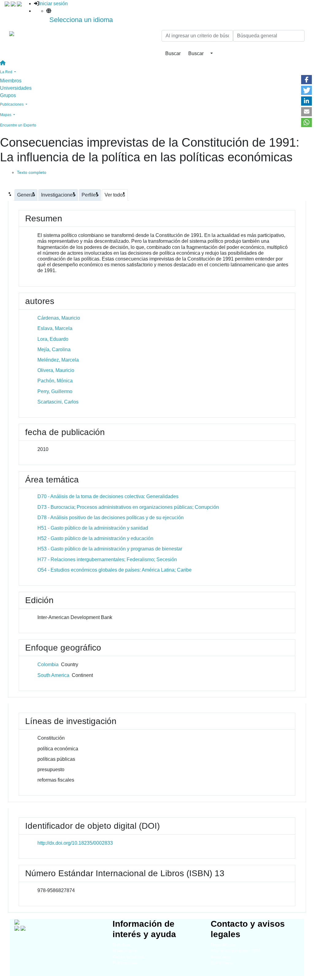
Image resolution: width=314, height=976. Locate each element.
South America (53, 675)
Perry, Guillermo (54, 391)
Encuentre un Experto (18, 125)
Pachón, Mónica (55, 380)
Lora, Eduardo (52, 339)
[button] (306, 79)
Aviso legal (220, 957)
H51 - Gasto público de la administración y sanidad (92, 528)
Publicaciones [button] (12, 104)
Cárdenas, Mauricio (58, 318)
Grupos (8, 95)
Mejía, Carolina (54, 349)
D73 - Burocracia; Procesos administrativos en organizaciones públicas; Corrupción (128, 507)
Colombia (48, 664)
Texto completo (31, 172)
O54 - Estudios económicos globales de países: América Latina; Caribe (114, 569)
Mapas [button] (6, 115)
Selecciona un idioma (81, 20)
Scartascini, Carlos (57, 401)
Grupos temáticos (128, 957)
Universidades (16, 88)
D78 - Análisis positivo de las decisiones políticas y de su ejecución (110, 517)
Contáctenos (222, 963)
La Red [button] (6, 72)
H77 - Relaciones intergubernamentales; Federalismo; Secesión (107, 559)
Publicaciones (125, 963)
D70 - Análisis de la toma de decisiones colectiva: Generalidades (107, 496)
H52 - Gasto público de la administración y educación (95, 538)
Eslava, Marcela (54, 328)
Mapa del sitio (223, 944)
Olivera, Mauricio (55, 370)
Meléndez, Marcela (58, 359)
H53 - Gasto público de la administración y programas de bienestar (109, 548)
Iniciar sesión (53, 3)
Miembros (10, 80)
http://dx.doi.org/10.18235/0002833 (75, 843)
